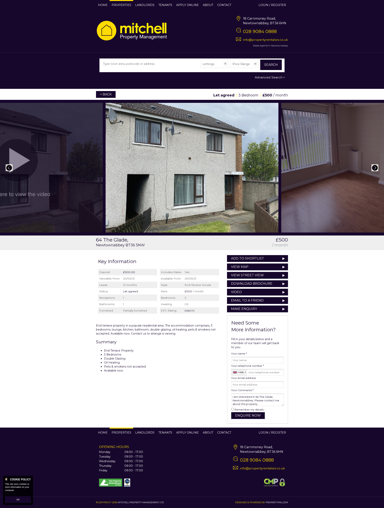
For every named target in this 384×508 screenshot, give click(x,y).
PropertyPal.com (277, 502)
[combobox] (239, 372)
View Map (239, 267)
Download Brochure (251, 284)
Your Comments (242, 390)
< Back (106, 94)
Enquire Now (248, 415)
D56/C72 (190, 310)
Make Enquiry (244, 309)
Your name (239, 353)
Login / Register (272, 5)
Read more (10, 493)
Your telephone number (247, 365)
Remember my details (249, 409)
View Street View (247, 275)
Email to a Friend (247, 300)
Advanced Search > (270, 77)
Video (236, 292)
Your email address (243, 378)
